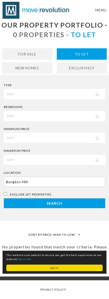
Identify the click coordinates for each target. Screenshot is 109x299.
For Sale (27, 54)
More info (24, 259)
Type (8, 85)
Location (12, 173)
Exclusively (82, 68)
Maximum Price (17, 151)
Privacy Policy (53, 289)
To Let (82, 54)
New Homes (27, 68)
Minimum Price (17, 129)
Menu (100, 10)
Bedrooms (13, 107)
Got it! (54, 267)
